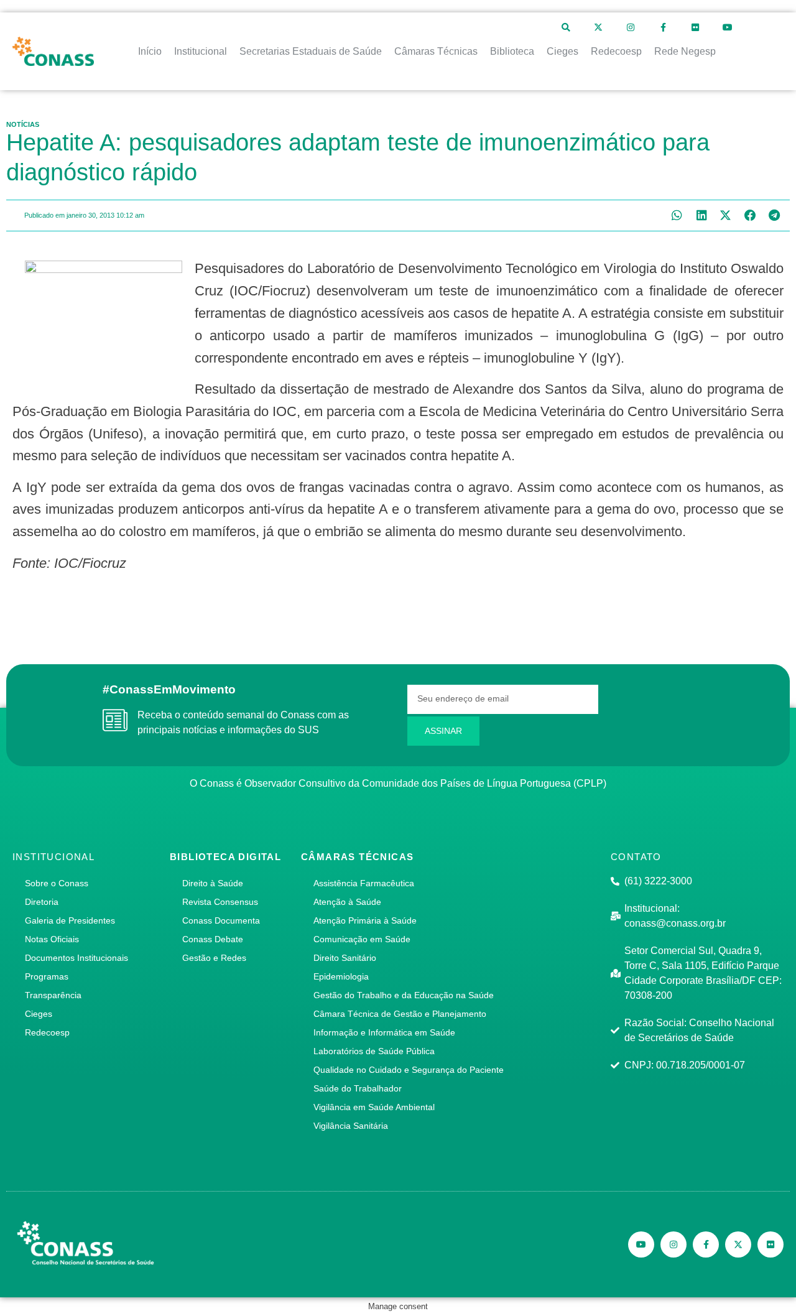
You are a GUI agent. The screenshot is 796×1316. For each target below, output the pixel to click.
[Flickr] (695, 27)
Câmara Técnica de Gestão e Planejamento (399, 1014)
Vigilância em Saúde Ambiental (374, 1107)
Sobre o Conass (56, 883)
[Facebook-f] (663, 27)
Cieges (38, 1014)
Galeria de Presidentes (70, 920)
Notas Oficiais (52, 939)
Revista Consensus (220, 902)
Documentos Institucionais (76, 958)
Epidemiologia (341, 976)
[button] (677, 215)
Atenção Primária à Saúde (365, 920)
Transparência (53, 995)
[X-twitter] (598, 27)
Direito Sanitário (344, 958)
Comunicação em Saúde (361, 939)
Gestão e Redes (214, 958)
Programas (46, 976)
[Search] (566, 27)
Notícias (22, 124)
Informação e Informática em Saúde (384, 1032)
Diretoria (41, 902)
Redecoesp (47, 1032)
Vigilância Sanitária (350, 1126)
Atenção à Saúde (347, 902)
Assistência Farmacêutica (363, 883)
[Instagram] (631, 27)
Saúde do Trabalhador (357, 1088)
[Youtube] (728, 27)
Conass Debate (212, 939)
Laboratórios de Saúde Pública (374, 1051)
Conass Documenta (221, 920)
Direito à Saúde (212, 883)
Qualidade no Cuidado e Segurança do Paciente (408, 1070)
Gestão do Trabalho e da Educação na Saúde (403, 995)
